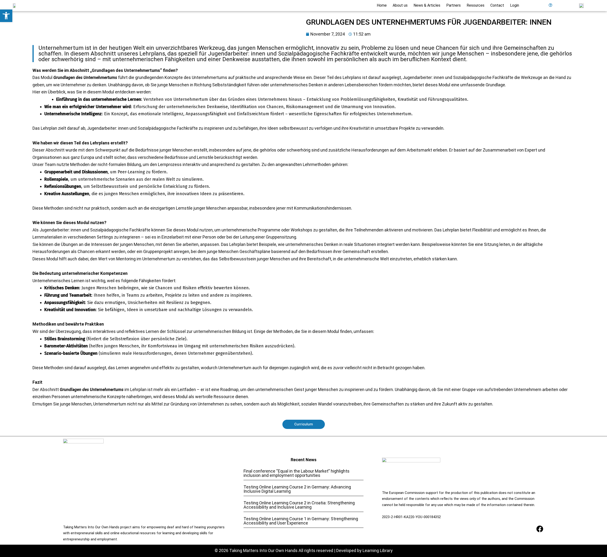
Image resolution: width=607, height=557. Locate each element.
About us (400, 5)
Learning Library (378, 550)
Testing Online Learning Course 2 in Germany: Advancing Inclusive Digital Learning (297, 489)
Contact (497, 5)
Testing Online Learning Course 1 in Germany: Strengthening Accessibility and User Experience (301, 520)
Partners (453, 5)
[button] (6, 15)
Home (382, 5)
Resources (475, 5)
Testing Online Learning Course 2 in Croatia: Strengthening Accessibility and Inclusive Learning (299, 505)
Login (514, 5)
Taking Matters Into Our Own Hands (263, 550)
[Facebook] (540, 529)
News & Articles (427, 5)
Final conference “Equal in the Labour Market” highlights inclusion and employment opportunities (296, 473)
